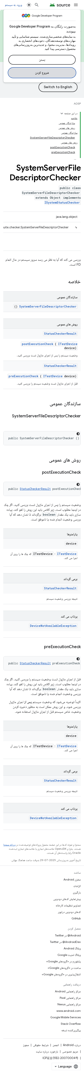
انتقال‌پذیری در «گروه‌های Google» (61, 974)
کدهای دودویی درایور (69, 912)
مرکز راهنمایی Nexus (69, 1004)
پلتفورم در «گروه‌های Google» (63, 961)
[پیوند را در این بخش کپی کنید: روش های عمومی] (44, 460)
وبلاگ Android (72, 948)
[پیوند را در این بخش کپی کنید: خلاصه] (63, 282)
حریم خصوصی (70, 1051)
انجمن (56, 1045)
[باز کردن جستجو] (36, 4)
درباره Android (72, 1045)
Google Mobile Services (65, 1017)
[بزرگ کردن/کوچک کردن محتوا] (61, 113)
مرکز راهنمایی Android (68, 991)
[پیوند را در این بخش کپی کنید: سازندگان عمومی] (44, 404)
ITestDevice (67, 344)
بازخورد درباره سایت (47, 1051)
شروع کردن (42, 73)
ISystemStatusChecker (62, 202)
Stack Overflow (71, 1024)
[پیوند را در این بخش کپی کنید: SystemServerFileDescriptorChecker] (77, 422)
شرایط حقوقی (41, 1045)
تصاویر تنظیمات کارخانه (68, 905)
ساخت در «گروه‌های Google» (64, 968)
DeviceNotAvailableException (53, 626)
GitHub (76, 918)
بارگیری (77, 892)
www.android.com (68, 1011)
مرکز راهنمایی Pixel (70, 998)
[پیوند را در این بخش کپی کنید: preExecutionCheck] (39, 647)
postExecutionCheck (37, 344)
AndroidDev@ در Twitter (65, 942)
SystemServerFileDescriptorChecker (47, 306)
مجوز (26, 1045)
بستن (42, 60)
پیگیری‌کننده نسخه (71, 1030)
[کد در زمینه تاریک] (78, 433)
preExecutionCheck (23, 376)
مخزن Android (72, 879)
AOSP (77, 103)
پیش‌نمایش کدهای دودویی (67, 899)
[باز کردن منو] (76, 5)
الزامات (77, 886)
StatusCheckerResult (60, 334)
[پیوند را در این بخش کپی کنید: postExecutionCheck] (37, 472)
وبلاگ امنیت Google (69, 955)
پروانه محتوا (9, 844)
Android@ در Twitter (68, 935)
